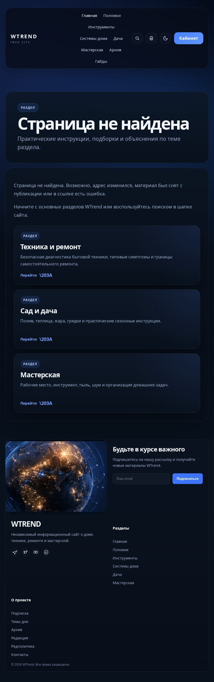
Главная (89, 15)
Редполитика (22, 646)
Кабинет (188, 38)
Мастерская (92, 49)
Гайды (101, 61)
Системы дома (93, 38)
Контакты (19, 654)
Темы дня (19, 621)
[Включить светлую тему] (165, 38)
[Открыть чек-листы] (151, 38)
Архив (115, 49)
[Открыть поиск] (137, 38)
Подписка (19, 613)
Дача (118, 38)
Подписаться (188, 479)
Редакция (19, 637)
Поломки (112, 15)
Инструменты (101, 26)
